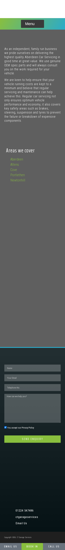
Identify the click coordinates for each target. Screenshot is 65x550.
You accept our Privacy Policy (20, 428)
